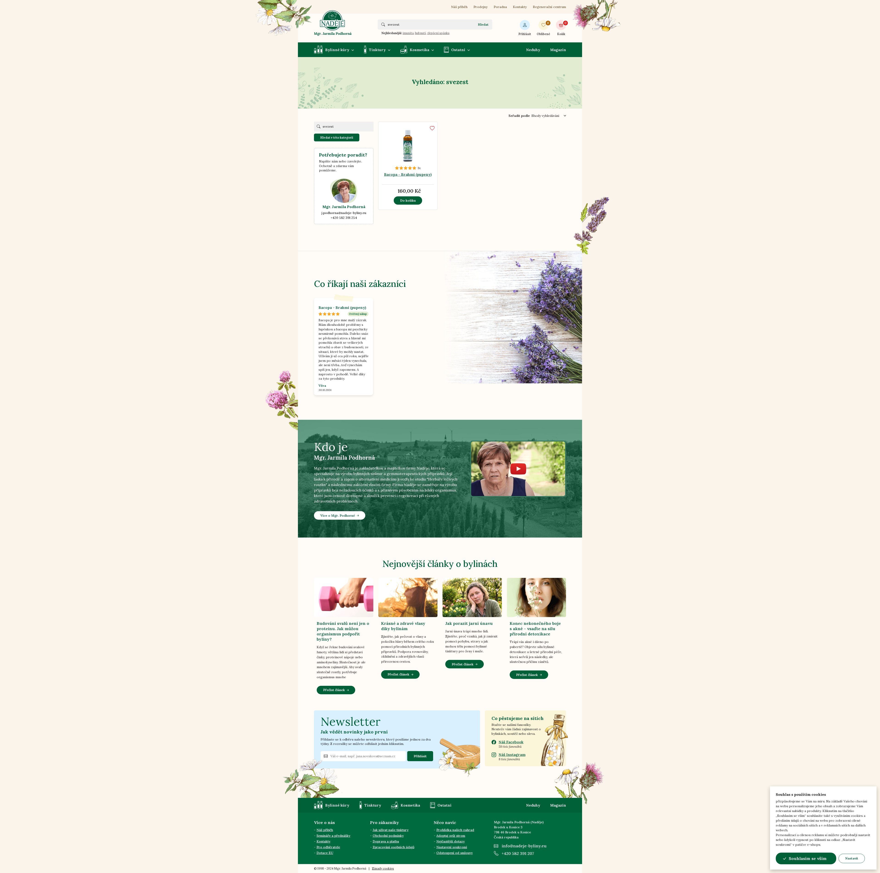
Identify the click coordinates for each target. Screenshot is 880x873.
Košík (561, 28)
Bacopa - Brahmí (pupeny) (408, 174)
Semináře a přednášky (333, 836)
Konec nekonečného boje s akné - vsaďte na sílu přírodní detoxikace (535, 629)
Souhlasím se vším (808, 858)
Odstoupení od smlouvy (454, 853)
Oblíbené (543, 28)
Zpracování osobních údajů (393, 847)
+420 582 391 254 (344, 218)
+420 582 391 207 (518, 853)
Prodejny (480, 7)
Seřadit (519, 116)
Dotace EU (324, 853)
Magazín (558, 49)
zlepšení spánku (438, 33)
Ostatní (458, 49)
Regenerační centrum (549, 7)
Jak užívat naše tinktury (391, 830)
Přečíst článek (334, 690)
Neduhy (533, 49)
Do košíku (408, 200)
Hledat (483, 24)
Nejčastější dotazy (450, 841)
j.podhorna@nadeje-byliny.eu (344, 213)
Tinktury (377, 49)
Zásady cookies (383, 868)
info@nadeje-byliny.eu (524, 845)
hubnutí (420, 33)
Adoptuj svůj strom (450, 836)
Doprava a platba (386, 841)
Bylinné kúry (337, 49)
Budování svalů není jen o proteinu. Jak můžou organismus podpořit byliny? (343, 631)
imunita (408, 33)
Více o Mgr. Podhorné (337, 515)
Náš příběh (459, 7)
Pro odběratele (328, 847)
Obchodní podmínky (388, 836)
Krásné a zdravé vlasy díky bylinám (403, 626)
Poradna (500, 7)
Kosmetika (419, 49)
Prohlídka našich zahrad (455, 830)
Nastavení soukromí (451, 847)
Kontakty (520, 7)
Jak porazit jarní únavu (469, 623)
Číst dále (414, 162)
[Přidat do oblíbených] (432, 128)
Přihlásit (524, 34)
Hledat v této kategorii (336, 138)
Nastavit (851, 858)
